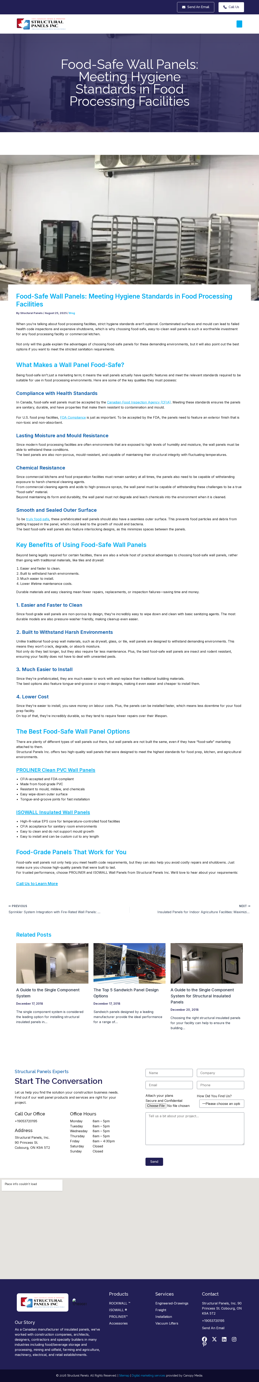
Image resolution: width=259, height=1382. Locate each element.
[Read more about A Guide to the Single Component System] (52, 963)
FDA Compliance (73, 417)
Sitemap (124, 1375)
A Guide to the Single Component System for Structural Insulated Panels (202, 995)
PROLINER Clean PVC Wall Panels (55, 770)
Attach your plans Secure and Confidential (163, 1098)
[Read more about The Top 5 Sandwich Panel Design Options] (129, 963)
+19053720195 (26, 1121)
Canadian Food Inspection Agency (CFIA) (139, 402)
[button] (239, 24)
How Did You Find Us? (214, 1096)
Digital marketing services (148, 1375)
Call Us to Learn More (37, 883)
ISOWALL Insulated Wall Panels (53, 812)
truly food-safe (37, 519)
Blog (72, 313)
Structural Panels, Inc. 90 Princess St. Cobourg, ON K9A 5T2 (32, 1142)
